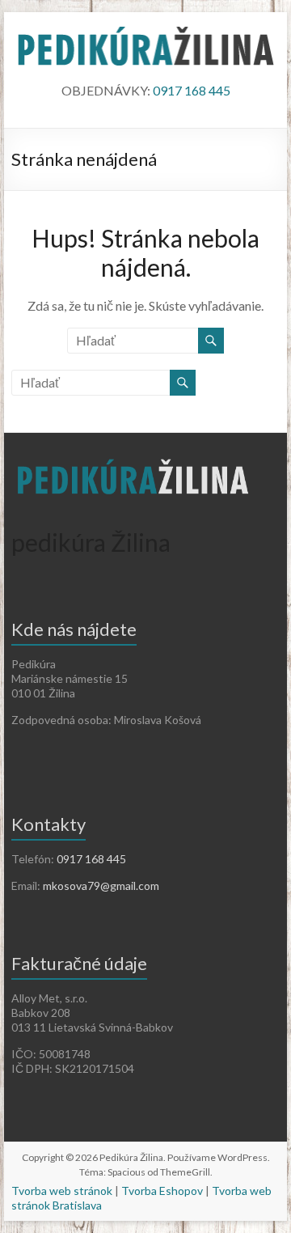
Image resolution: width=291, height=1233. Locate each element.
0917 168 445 (191, 90)
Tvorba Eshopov (162, 1190)
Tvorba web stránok (61, 1190)
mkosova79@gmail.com (101, 885)
